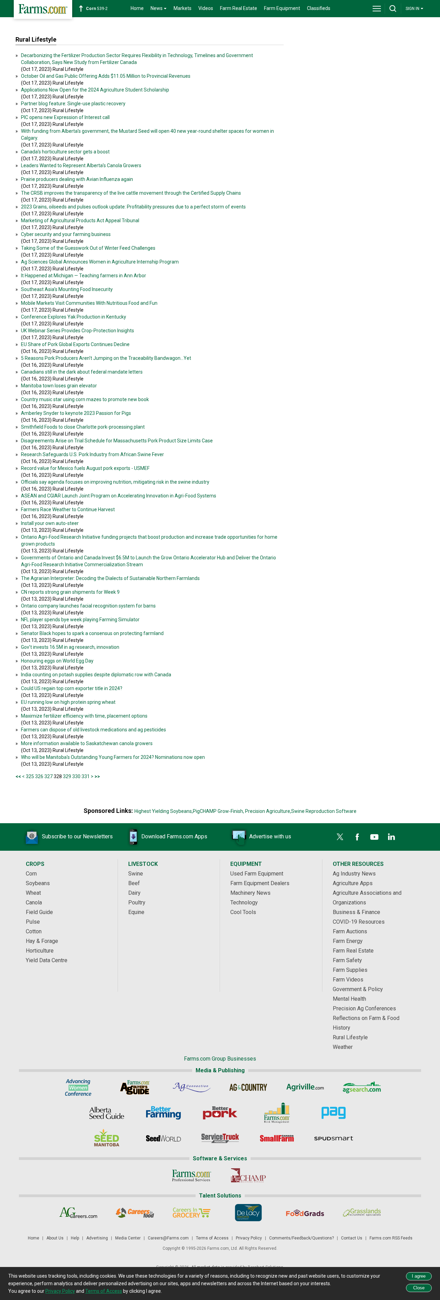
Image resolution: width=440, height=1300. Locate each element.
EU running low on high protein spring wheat (68, 702)
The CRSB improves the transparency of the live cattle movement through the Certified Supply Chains (131, 193)
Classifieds (318, 8)
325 (30, 776)
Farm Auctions (350, 931)
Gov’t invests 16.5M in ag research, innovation (70, 647)
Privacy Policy (249, 1238)
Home (137, 8)
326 (39, 776)
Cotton (34, 931)
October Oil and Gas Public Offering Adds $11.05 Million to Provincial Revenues (105, 76)
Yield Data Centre (46, 960)
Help (75, 1238)
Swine (135, 873)
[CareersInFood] (134, 1212)
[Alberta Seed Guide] (106, 1113)
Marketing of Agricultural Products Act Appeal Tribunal (80, 220)
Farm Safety (347, 960)
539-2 (97, 8)
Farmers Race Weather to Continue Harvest (68, 509)
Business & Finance (356, 912)
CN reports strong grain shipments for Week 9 (70, 592)
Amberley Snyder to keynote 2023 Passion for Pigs (76, 413)
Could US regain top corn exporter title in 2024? (71, 688)
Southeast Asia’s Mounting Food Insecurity (67, 289)
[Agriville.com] (305, 1087)
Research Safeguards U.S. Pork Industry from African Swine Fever (92, 454)
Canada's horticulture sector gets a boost (65, 151)
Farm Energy (348, 941)
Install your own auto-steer (50, 523)
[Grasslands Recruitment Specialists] (361, 1212)
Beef (134, 883)
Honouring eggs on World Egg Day (57, 661)
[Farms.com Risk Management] (276, 1113)
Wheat (33, 893)
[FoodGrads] (305, 1212)
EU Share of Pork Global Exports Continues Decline (75, 344)
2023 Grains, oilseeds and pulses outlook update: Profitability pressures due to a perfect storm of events (133, 206)
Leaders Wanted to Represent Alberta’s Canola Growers (81, 165)
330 (76, 776)
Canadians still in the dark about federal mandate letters (82, 372)
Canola (34, 902)
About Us (55, 1238)
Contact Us (351, 1238)
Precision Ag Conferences (364, 1008)
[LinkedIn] (391, 837)
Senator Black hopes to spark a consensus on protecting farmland (92, 633)
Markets (182, 8)
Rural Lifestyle (350, 1037)
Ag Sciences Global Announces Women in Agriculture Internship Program (100, 262)
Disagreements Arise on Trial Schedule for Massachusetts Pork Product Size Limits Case (117, 440)
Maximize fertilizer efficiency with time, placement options (84, 716)
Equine (136, 912)
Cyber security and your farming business (66, 234)
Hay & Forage (42, 941)
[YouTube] (374, 837)
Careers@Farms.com (168, 1238)
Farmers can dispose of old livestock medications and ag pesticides (93, 729)
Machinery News (250, 893)
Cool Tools (243, 912)
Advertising (97, 1238)
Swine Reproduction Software (323, 811)
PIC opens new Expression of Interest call (65, 117)
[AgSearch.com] (361, 1087)
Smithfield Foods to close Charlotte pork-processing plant (83, 427)
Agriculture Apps (353, 883)
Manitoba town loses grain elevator (59, 385)
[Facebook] (357, 837)
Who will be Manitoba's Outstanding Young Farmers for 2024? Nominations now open (113, 757)
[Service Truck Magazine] (220, 1138)
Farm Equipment (282, 8)
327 (48, 776)
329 (67, 776)
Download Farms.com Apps (174, 836)
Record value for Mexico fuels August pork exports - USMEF (85, 468)
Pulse (33, 921)
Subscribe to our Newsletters (77, 836)
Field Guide (39, 912)
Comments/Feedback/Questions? (301, 1238)
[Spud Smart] (333, 1138)
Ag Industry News (354, 873)
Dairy (134, 893)
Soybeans (38, 883)
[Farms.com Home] (43, 9)
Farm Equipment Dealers (259, 883)
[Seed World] (163, 1138)
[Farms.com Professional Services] (191, 1175)
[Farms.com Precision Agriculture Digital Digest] (333, 1113)
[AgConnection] (191, 1087)
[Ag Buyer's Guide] (134, 1087)
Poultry (136, 902)
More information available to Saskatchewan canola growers (87, 743)
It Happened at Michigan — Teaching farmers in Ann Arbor (83, 275)
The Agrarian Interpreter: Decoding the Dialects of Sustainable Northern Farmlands (110, 578)
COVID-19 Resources (359, 921)
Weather (343, 1047)
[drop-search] (393, 8)
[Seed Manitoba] (106, 1138)
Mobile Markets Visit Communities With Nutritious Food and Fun (89, 303)
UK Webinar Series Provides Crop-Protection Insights (77, 330)
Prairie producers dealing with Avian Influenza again (77, 179)
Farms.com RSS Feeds (391, 1238)
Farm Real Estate (238, 8)
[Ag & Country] (248, 1087)
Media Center (128, 1238)
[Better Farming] (163, 1113)
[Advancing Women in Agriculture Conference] (78, 1087)
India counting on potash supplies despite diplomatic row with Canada (96, 674)
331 (85, 776)
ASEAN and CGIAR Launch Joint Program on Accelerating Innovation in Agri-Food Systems (118, 495)
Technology (244, 902)
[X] (340, 837)
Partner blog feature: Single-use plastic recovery (73, 103)
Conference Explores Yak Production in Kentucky (73, 317)
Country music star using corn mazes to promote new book (85, 399)
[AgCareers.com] (78, 1212)
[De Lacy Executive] (248, 1212)
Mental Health (349, 999)
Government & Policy (358, 989)
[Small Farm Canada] (276, 1138)
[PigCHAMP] (248, 1175)
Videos (205, 8)
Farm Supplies (350, 970)
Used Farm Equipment (256, 873)
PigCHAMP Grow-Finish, (218, 811)
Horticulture (40, 950)
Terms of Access (212, 1238)
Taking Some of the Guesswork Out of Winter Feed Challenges (88, 248)
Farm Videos (348, 979)
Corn (31, 873)
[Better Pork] (220, 1113)
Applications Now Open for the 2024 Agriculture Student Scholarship (95, 90)
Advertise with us (270, 836)
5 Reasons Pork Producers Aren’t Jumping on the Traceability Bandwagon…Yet (106, 358)
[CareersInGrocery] (191, 1212)
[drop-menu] (377, 8)
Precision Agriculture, (268, 811)
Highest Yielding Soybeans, (163, 811)
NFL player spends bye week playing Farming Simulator (80, 619)
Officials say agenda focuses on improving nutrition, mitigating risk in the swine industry (115, 482)
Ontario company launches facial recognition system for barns (88, 606)
